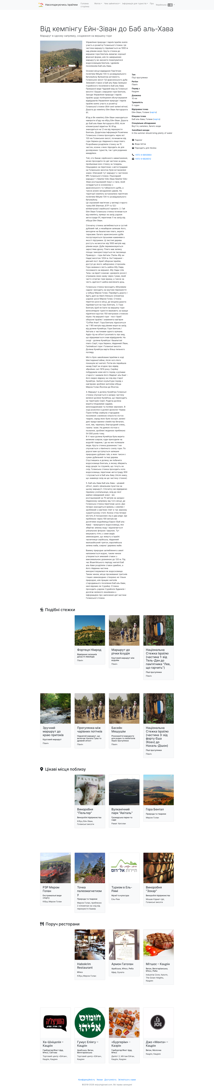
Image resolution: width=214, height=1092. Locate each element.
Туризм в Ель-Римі (121, 889)
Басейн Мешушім (118, 729)
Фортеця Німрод (89, 650)
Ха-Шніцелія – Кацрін (53, 1043)
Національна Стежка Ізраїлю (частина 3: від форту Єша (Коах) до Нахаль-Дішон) (157, 736)
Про (152, 3)
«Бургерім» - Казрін (120, 1043)
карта (153, 112)
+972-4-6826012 (143, 159)
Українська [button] (162, 4)
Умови (100, 1079)
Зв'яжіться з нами (127, 1079)
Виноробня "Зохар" (154, 889)
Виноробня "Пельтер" (85, 811)
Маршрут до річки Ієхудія (120, 651)
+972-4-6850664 (143, 155)
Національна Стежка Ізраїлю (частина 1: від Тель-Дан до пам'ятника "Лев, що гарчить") (158, 658)
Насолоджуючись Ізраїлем (61, 4)
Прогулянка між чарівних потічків (89, 729)
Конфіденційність (86, 1079)
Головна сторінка (85, 5)
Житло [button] (97, 3)
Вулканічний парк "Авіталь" (122, 811)
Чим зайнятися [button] (111, 3)
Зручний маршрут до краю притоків (53, 731)
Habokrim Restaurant (85, 965)
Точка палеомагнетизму (89, 891)
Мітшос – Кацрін (158, 964)
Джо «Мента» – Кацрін (157, 1043)
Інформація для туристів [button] (134, 3)
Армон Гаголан (122, 964)
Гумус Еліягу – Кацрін (87, 1043)
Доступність (110, 1079)
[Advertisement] (107, 17)
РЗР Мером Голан (51, 889)
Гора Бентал (155, 809)
